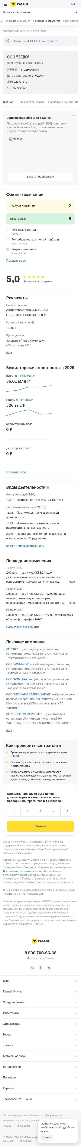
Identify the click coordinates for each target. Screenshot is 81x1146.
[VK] (32, 968)
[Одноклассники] (40, 968)
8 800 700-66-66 (41, 953)
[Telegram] (49, 968)
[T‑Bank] (19, 4)
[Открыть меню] (5, 4)
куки (63, 1123)
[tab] (8, 102)
